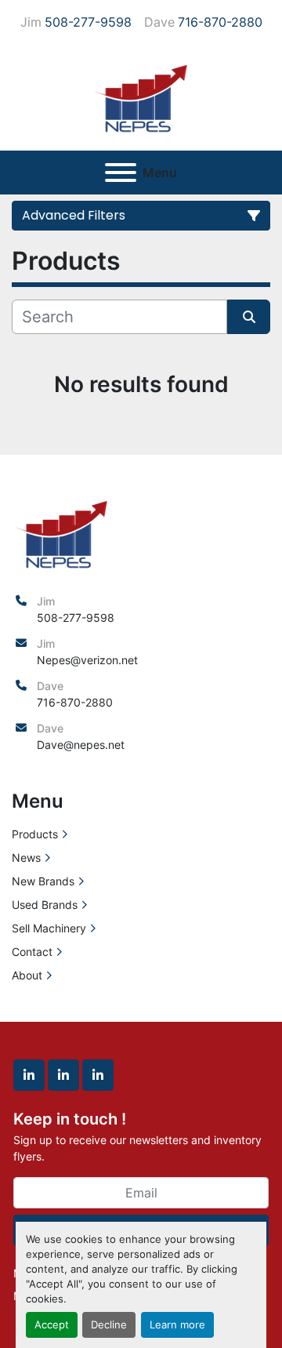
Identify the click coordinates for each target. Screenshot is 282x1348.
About (27, 975)
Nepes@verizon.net (87, 660)
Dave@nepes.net (81, 744)
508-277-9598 (88, 22)
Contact (32, 951)
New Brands (43, 881)
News (26, 857)
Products (35, 834)
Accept (51, 1325)
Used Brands (45, 904)
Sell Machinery (49, 928)
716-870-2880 (220, 22)
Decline (109, 1325)
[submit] (248, 317)
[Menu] (120, 172)
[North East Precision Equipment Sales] (61, 532)
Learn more (177, 1325)
